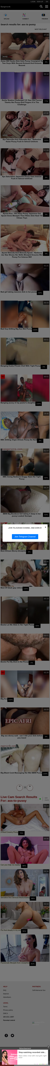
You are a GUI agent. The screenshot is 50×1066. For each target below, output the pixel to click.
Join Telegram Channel (25, 537)
